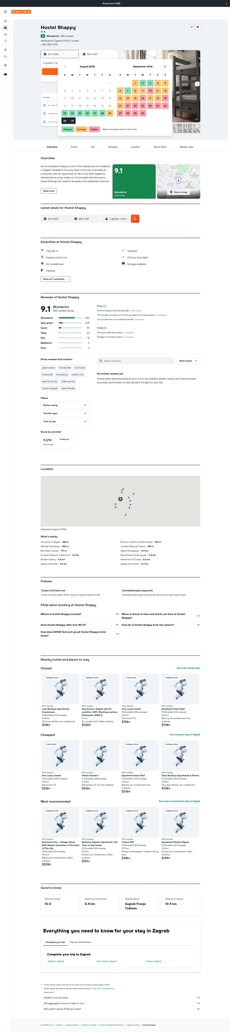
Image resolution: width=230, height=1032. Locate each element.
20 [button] (94, 105)
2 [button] (65, 90)
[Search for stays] (5, 28)
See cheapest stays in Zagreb (185, 734)
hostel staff (47, 374)
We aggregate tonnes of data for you (64, 1003)
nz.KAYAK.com (47, 1025)
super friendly (68, 388)
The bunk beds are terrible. (115, 332)
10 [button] (72, 98)
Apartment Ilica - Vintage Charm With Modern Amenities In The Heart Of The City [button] (60, 845)
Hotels (59, 1025)
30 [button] (64, 120)
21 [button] (102, 105)
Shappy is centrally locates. (115, 336)
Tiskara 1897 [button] (128, 842)
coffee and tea (68, 381)
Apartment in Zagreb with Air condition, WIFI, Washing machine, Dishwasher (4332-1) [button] (100, 712)
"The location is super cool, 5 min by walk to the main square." (131, 315)
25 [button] (79, 113)
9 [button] (65, 98)
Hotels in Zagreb (153, 961)
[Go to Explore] (5, 50)
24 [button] (72, 113)
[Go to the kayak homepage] (21, 12)
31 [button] (72, 120)
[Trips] (5, 65)
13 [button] (95, 98)
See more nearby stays (188, 668)
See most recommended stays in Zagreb (179, 801)
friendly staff (65, 367)
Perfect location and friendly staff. (119, 310)
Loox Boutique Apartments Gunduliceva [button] (55, 710)
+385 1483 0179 (49, 44)
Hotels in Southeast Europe (111, 1025)
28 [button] (102, 113)
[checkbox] (56, 442)
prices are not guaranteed (103, 988)
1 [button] (109, 83)
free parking (62, 374)
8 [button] (110, 90)
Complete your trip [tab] (55, 942)
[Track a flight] (5, 56)
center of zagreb (50, 388)
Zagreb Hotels (133, 1025)
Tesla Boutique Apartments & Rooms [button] (180, 775)
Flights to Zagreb (56, 961)
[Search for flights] (5, 21)
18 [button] (80, 105)
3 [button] (72, 90)
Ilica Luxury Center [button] (131, 708)
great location (48, 367)
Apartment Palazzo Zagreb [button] (175, 842)
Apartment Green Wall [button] (173, 708)
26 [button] (87, 113)
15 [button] (110, 98)
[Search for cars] (5, 34)
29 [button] (109, 113)
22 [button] (109, 105)
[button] (226, 3)
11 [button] (80, 98)
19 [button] (87, 105)
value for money (49, 381)
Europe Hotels (72, 1025)
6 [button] (95, 90)
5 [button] (87, 90)
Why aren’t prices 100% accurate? (62, 1008)
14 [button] (102, 98)
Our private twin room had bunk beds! (120, 319)
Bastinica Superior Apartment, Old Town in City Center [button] (99, 844)
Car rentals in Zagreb (107, 961)
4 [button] (80, 90)
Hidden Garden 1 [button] (90, 775)
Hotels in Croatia (89, 1025)
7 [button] (102, 90)
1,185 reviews (67, 36)
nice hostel (79, 367)
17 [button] (72, 105)
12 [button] (87, 98)
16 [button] (65, 105)
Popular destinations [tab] (80, 942)
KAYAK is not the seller (56, 997)
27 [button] (95, 113)
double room (78, 374)
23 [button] (64, 113)
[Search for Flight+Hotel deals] (5, 41)
